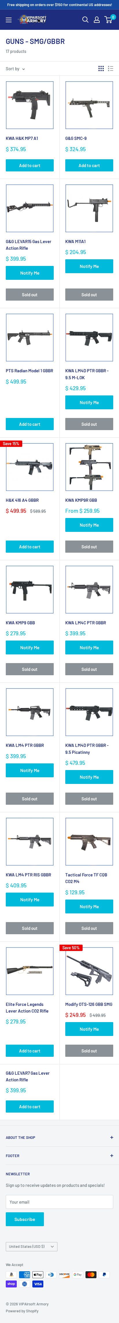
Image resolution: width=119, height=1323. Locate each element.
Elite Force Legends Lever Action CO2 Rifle (27, 1007)
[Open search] (85, 19)
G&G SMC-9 (76, 138)
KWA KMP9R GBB (81, 500)
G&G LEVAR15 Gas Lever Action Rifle (28, 245)
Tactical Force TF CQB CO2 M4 (86, 878)
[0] (108, 19)
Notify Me (30, 272)
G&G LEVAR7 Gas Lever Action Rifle (28, 1076)
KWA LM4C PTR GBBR (85, 622)
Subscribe (24, 1219)
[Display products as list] (110, 68)
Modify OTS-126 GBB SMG (88, 1004)
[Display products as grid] (101, 68)
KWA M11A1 (75, 241)
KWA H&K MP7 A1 (22, 138)
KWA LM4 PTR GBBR (25, 745)
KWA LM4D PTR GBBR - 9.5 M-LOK (87, 374)
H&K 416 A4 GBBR (22, 500)
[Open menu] (9, 20)
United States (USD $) (26, 1246)
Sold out (30, 294)
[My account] (97, 19)
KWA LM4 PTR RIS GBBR (28, 874)
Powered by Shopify (22, 1311)
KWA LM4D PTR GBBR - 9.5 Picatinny (87, 748)
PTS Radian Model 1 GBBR (29, 370)
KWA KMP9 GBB (20, 622)
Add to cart (29, 165)
